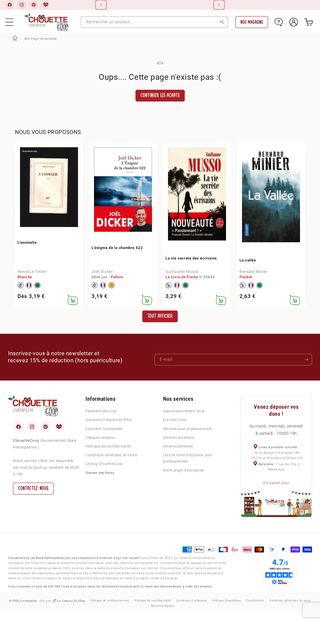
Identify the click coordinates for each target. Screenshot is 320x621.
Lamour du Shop (73, 600)
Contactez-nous (33, 488)
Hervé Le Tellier (32, 271)
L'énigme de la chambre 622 (117, 248)
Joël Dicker (102, 271)
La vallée (248, 260)
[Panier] (308, 22)
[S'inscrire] (306, 360)
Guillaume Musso (182, 271)
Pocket (246, 277)
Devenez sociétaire (178, 438)
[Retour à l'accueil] (15, 38)
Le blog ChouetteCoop (104, 464)
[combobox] (154, 22)
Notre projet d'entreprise (183, 470)
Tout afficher (160, 316)
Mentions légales (162, 606)
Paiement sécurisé (101, 411)
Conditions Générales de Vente (111, 455)
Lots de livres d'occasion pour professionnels (188, 458)
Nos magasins (251, 22)
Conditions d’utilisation (191, 600)
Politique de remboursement (110, 600)
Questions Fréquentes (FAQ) (109, 420)
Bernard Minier (253, 271)
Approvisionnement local (184, 411)
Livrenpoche (28, 600)
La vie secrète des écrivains (191, 258)
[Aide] (278, 22)
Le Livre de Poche (182, 277)
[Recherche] (222, 22)
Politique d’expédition (226, 600)
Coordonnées (255, 600)
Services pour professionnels (187, 429)
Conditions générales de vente (290, 600)
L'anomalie (27, 242)
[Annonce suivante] (219, 5)
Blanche (25, 277)
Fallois (117, 277)
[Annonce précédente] (101, 5)
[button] (9, 22)
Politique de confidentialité (108, 446)
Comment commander (104, 429)
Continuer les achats (160, 95)
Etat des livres (175, 420)
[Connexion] (293, 22)
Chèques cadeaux (100, 438)
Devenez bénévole (178, 446)
